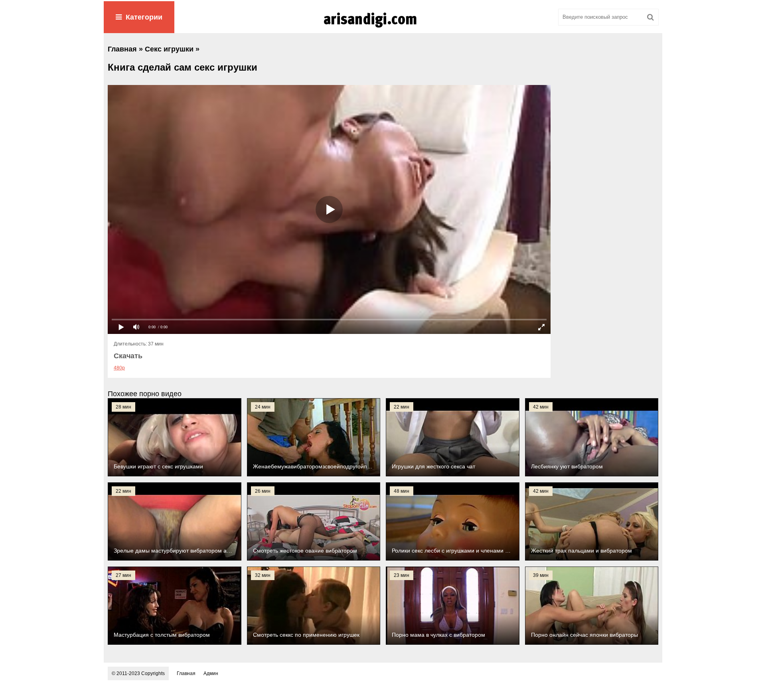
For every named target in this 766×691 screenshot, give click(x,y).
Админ (210, 673)
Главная (186, 673)
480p (119, 368)
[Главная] (383, 27)
